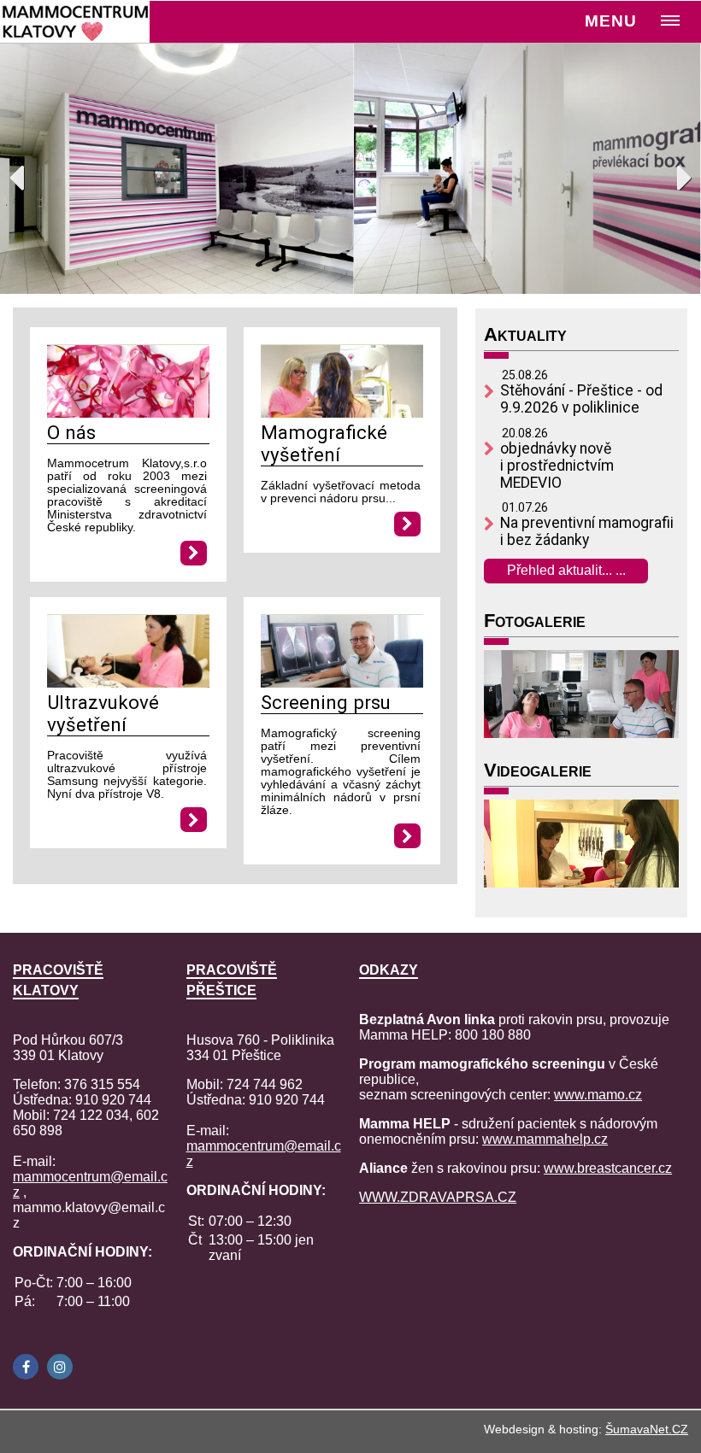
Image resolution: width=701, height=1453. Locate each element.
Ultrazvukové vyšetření (103, 713)
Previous (26, 173)
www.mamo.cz (598, 1094)
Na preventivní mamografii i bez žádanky (587, 531)
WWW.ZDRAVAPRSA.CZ (437, 1197)
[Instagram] (60, 1367)
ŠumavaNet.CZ (646, 1429)
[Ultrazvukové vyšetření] (128, 683)
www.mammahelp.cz (545, 1139)
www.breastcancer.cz (608, 1168)
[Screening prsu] (342, 683)
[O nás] (128, 413)
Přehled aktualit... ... (566, 570)
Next (675, 173)
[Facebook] (25, 1367)
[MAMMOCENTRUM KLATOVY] (78, 21)
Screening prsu (326, 702)
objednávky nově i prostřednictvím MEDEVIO (557, 465)
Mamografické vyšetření (324, 443)
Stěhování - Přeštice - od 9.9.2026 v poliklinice (581, 399)
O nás (71, 432)
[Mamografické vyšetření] (342, 413)
